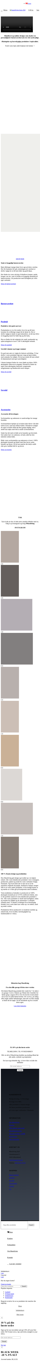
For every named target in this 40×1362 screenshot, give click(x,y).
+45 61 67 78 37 (20, 1163)
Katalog (11, 1125)
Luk (2, 1273)
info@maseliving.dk (16, 1160)
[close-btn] (2, 1318)
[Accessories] (7, 405)
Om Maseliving (14, 1122)
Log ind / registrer (15, 1264)
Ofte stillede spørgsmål (16, 1128)
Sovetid (4, 390)
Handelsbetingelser (15, 1131)
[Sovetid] (7, 386)
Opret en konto (6, 1284)
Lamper (7, 1292)
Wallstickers (9, 1296)
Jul (10, 1189)
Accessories (5, 410)
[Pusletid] (8, 317)
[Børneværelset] (8, 299)
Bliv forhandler (14, 1139)
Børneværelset (7, 304)
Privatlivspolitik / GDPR (17, 1134)
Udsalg (11, 1186)
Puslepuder (9, 1297)
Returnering (13, 1136)
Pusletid (4, 322)
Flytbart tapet (9, 1294)
